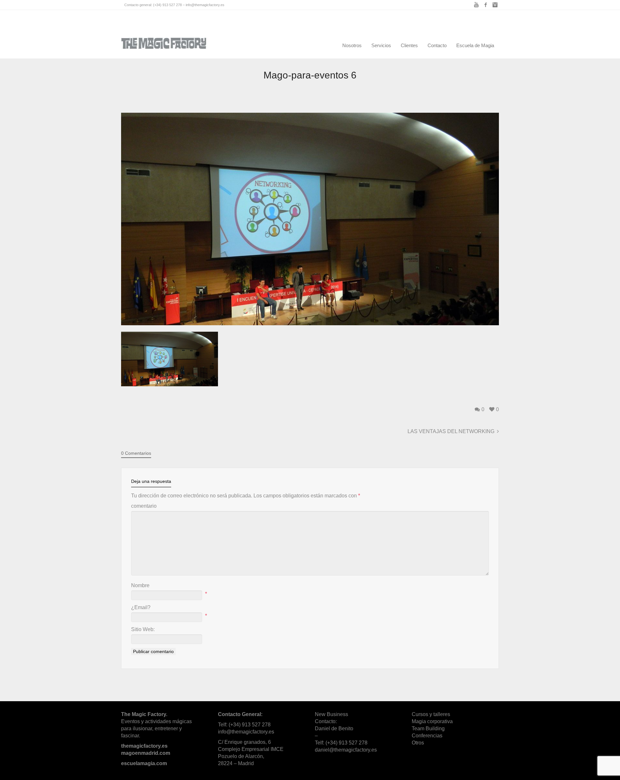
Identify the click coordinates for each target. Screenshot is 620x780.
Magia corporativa (432, 721)
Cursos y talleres (431, 714)
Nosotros (352, 45)
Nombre (140, 585)
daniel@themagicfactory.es (346, 750)
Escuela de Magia (475, 45)
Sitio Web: (143, 629)
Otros (418, 742)
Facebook (486, 5)
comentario (144, 506)
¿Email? (140, 607)
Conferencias (427, 735)
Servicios (381, 45)
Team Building (428, 728)
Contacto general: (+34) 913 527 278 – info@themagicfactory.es (174, 5)
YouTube (476, 5)
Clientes (409, 45)
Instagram (495, 5)
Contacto (437, 45)
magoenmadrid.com (145, 753)
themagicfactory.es (144, 746)
